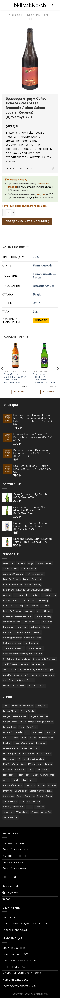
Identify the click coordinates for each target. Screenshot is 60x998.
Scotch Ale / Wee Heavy (40, 791)
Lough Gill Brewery (12, 611)
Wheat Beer (22, 812)
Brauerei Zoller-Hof (32, 579)
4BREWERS (8, 563)
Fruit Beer (41, 743)
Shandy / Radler (44, 796)
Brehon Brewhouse (12, 584)
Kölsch (31, 764)
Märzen (45, 769)
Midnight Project (44, 611)
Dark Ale (33, 737)
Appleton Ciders (10, 568)
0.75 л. (37, 303)
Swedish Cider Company (44, 659)
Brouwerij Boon (49, 595)
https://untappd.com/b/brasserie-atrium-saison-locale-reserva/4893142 (41, 320)
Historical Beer (44, 753)
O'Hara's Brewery (11, 622)
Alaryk (30, 563)
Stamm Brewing (35, 648)
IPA (18, 759)
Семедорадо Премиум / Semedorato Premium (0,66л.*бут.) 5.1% (44, 380)
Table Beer (8, 812)
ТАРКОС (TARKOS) (36, 685)
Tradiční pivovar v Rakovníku (16, 664)
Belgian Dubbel (27, 711)
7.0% (36, 257)
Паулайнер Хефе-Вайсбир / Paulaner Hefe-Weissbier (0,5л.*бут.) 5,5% (15, 378)
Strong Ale (40, 807)
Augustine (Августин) (13, 574)
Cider (23, 737)
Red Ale (41, 785)
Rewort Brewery (33, 632)
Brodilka (7, 595)
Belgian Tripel (9, 727)
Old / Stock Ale (47, 775)
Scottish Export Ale (26, 796)
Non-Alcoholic (10, 775)
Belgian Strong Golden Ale (40, 722)
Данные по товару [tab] (15, 246)
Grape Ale (22, 748)
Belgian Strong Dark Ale (14, 722)
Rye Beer (51, 785)
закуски (41, 194)
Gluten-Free (9, 748)
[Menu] (7, 5)
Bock (27, 732)
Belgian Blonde (10, 711)
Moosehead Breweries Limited (17, 616)
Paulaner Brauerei (30, 622)
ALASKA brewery (44, 563)
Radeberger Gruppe (40, 627)
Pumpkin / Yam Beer (12, 785)
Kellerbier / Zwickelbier (33, 759)
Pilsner (25, 780)
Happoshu (34, 748)
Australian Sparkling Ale (23, 706)
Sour (21, 801)
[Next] (57, 368)
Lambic (48, 764)
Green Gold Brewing (13, 606)
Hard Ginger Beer (11, 753)
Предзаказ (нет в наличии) (27, 221)
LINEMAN (45, 606)
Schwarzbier (21, 791)
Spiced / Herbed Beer (13, 807)
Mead (30, 769)
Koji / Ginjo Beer (10, 764)
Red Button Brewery (13, 632)
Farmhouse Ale (42, 265)
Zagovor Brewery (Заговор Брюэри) (35, 669)
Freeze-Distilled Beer (24, 743)
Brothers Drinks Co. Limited (26, 595)
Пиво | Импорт (37, 15)
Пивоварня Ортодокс (14, 685)
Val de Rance (38, 664)
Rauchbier (30, 785)
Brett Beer (37, 732)
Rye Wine (7, 791)
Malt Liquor (20, 769)
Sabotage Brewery (12, 637)
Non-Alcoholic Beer (28, 775)
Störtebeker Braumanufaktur (17, 659)
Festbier (7, 743)
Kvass (23, 764)
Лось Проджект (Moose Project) (18, 680)
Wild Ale (34, 812)
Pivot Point (47, 622)
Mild (38, 769)
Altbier (6, 706)
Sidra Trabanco (31, 643)
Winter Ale (46, 812)
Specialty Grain (33, 801)
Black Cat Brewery (12, 579)
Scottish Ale (8, 796)
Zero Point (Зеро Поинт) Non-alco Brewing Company (28, 675)
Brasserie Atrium (43, 285)
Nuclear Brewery (43, 616)
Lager (40, 764)
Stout (29, 807)
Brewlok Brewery (32, 584)
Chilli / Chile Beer (10, 737)
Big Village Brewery (35, 574)
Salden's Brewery (32, 637)
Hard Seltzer (28, 753)
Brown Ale (50, 732)
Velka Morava (9, 669)
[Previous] (2, 368)
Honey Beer (9, 759)
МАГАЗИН (15, 15)
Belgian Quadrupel (39, 716)
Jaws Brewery (31, 606)
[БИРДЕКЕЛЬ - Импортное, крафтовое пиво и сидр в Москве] (30, 5)
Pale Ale (15, 780)
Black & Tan (31, 727)
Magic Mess (28, 611)
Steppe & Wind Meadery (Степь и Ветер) (22, 653)
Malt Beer (7, 769)
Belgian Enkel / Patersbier (15, 716)
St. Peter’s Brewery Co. (14, 648)
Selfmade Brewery (12, 643)
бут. (35, 311)
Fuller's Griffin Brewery (38, 600)
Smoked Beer (10, 801)
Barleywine (41, 706)
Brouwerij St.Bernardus (14, 600)
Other (6, 780)
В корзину (19, 391)
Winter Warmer (10, 817)
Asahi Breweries (28, 568)
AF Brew (21, 563)
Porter (33, 780)
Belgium (38, 294)
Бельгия (30, 18)
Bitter (21, 727)
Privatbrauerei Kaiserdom (15, 627)
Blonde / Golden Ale (12, 732)
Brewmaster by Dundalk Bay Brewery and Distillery (27, 590)
